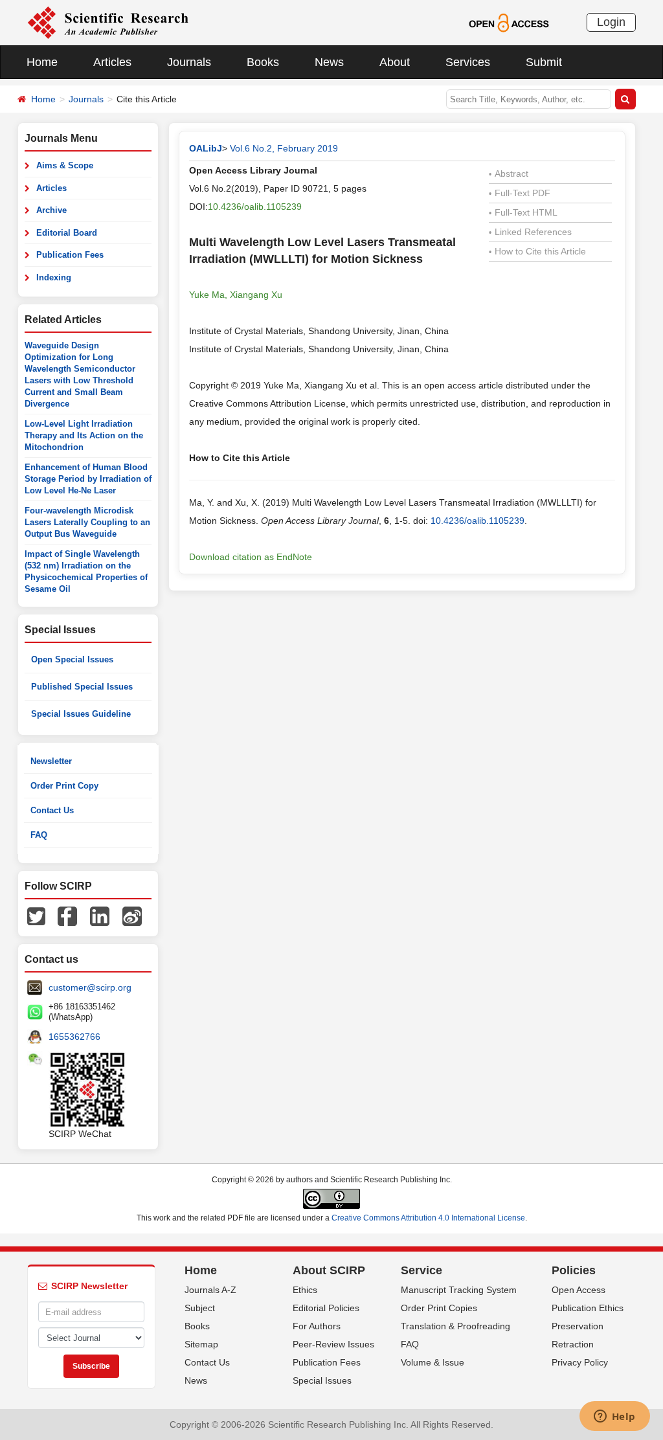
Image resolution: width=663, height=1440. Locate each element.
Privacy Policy (580, 1362)
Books (263, 62)
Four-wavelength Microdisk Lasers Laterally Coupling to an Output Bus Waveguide (87, 522)
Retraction (573, 1344)
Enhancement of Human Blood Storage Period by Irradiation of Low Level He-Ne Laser (88, 478)
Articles (112, 62)
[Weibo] (132, 915)
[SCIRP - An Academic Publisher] (107, 22)
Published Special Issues (82, 687)
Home (42, 62)
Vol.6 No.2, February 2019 (284, 148)
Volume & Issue (432, 1362)
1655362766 (74, 1036)
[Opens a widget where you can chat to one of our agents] (614, 1417)
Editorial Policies (326, 1308)
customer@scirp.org (90, 987)
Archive (51, 210)
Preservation (577, 1326)
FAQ (38, 835)
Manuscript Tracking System (459, 1290)
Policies (574, 1270)
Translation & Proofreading (455, 1326)
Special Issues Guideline (81, 714)
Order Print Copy (64, 786)
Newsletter (51, 761)
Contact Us (52, 810)
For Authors (317, 1326)
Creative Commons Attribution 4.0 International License (428, 1217)
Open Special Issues (72, 659)
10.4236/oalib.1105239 (255, 206)
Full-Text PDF (519, 193)
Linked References (530, 232)
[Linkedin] (99, 915)
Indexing (53, 277)
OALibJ (205, 148)
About (394, 62)
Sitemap (201, 1344)
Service (421, 1270)
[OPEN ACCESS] (508, 22)
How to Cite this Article (537, 251)
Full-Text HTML (523, 212)
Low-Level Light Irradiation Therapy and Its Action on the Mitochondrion (84, 435)
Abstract (508, 173)
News (329, 62)
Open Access (578, 1290)
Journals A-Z (210, 1290)
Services (467, 62)
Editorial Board (66, 233)
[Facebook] (67, 915)
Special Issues (322, 1380)
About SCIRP (329, 1270)
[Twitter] (36, 915)
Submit (544, 62)
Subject (200, 1308)
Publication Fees (70, 255)
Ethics (305, 1290)
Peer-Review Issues (333, 1344)
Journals (189, 62)
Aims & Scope (64, 165)
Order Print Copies (439, 1308)
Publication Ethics (588, 1308)
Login (611, 22)
